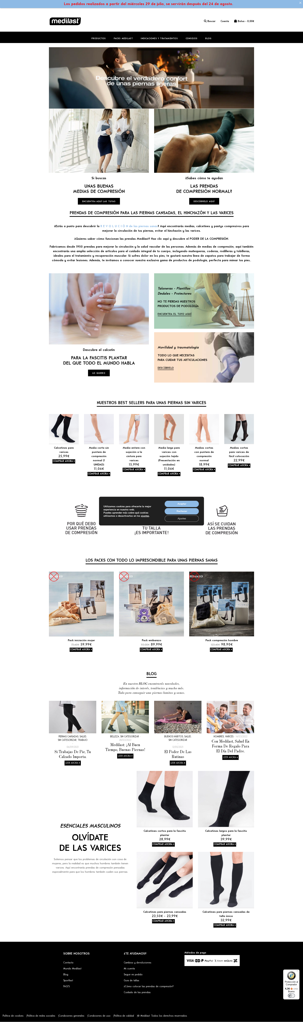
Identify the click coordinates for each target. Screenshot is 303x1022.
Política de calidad (124, 1016)
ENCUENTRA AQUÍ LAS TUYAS (99, 202)
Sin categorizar (67, 740)
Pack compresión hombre (222, 640)
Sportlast (68, 980)
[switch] (291, 995)
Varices (229, 736)
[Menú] (297, 972)
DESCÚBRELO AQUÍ (204, 202)
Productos (99, 39)
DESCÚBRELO (166, 368)
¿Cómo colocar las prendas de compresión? (149, 986)
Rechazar (182, 511)
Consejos (192, 39)
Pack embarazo (151, 640)
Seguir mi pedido (133, 974)
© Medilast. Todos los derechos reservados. (162, 1016)
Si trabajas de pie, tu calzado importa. (73, 754)
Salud (83, 736)
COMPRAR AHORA (63, 461)
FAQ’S (66, 986)
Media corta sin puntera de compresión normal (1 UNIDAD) (99, 456)
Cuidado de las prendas (137, 992)
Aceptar (181, 503)
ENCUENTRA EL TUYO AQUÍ (174, 314)
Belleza (114, 736)
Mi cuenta (129, 968)
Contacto (68, 963)
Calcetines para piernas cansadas (164, 912)
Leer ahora (71, 763)
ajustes (145, 516)
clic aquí (163, 239)
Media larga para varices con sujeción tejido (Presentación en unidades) (169, 456)
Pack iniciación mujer (81, 640)
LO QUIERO (98, 373)
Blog (208, 39)
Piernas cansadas (68, 736)
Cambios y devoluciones (137, 963)
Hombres (219, 736)
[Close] (300, 2)
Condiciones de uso (99, 1016)
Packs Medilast (123, 39)
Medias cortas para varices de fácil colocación (239, 452)
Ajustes (182, 518)
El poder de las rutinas (177, 754)
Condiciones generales (71, 1016)
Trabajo (82, 740)
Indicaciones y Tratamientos (159, 39)
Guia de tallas (131, 980)
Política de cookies (13, 1016)
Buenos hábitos (173, 736)
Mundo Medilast (72, 968)
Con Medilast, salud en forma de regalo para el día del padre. (230, 746)
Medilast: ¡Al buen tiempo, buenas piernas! (125, 747)
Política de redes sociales (41, 1016)
